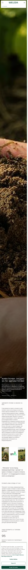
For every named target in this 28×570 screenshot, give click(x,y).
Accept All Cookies (13, 567)
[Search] (2, 2)
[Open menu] (24, 2)
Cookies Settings (13, 559)
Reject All (13, 563)
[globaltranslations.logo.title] (13, 2)
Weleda (5, 6)
